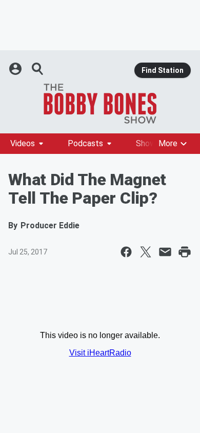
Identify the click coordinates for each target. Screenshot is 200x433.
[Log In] (16, 69)
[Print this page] (184, 252)
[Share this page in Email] (165, 252)
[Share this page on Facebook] (126, 252)
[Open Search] (38, 69)
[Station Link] (100, 103)
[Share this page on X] (145, 252)
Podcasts (85, 143)
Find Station (163, 70)
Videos (22, 143)
